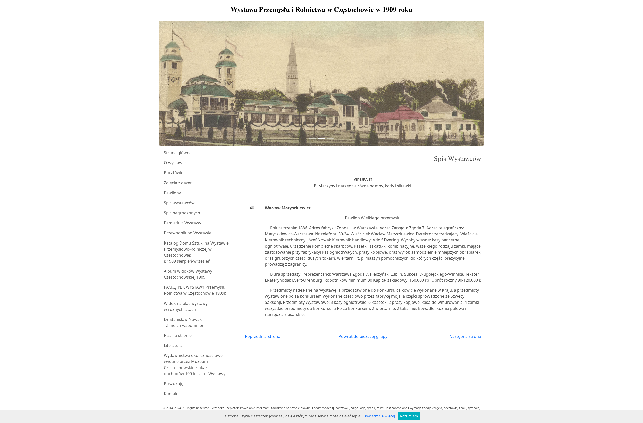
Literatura (173, 345)
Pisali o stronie (178, 335)
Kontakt (171, 393)
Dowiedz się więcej (379, 416)
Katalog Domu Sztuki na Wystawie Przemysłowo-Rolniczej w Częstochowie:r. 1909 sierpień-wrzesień (196, 252)
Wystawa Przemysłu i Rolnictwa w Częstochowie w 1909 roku (322, 9)
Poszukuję (173, 383)
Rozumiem (409, 416)
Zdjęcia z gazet (178, 183)
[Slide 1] (312, 139)
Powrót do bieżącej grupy (363, 336)
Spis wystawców (179, 203)
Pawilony (172, 193)
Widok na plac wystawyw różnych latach (186, 306)
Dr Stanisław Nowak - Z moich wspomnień (184, 322)
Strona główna (178, 152)
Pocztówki (173, 172)
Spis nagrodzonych (182, 213)
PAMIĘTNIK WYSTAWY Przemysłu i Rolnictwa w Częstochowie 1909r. (195, 290)
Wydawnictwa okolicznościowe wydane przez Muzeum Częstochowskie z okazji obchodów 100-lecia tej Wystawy (194, 364)
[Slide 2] (321, 139)
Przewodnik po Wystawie (187, 233)
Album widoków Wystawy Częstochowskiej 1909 (188, 274)
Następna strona (465, 336)
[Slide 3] (330, 139)
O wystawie (175, 162)
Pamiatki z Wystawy (182, 223)
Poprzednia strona (262, 336)
